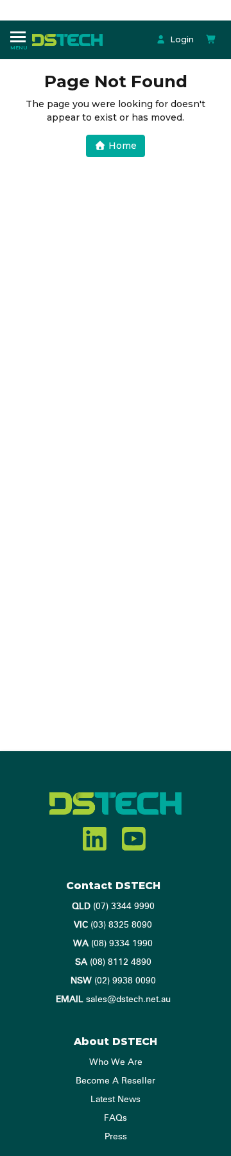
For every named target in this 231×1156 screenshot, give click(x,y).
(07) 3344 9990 (113, 906)
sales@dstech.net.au (113, 999)
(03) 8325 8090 (113, 925)
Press (116, 1136)
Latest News (115, 1099)
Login (180, 39)
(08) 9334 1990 (113, 943)
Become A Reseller (115, 1080)
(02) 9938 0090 (113, 980)
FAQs (115, 1118)
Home (121, 145)
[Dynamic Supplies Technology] (70, 39)
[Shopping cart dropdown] (211, 39)
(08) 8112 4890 (113, 962)
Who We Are (115, 1062)
